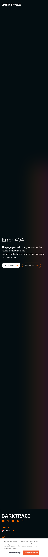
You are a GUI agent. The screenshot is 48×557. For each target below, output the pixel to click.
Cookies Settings (14, 553)
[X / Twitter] (8, 521)
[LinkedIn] (3, 521)
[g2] (18, 521)
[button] (8, 531)
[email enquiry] (23, 521)
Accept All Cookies (31, 553)
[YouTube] (13, 521)
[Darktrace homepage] (18, 516)
